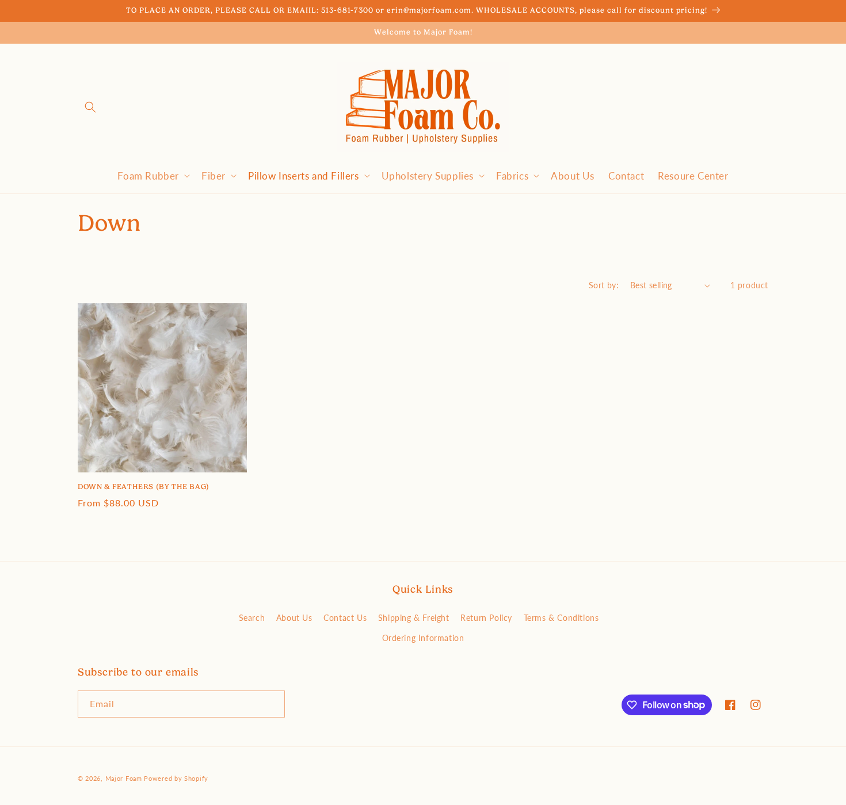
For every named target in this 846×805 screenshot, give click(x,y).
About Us (294, 617)
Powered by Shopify (176, 778)
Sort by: (604, 285)
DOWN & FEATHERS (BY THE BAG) (143, 486)
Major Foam (123, 778)
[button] (90, 107)
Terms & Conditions (561, 617)
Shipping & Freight (413, 617)
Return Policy (486, 617)
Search (252, 617)
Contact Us (345, 617)
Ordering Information (423, 637)
